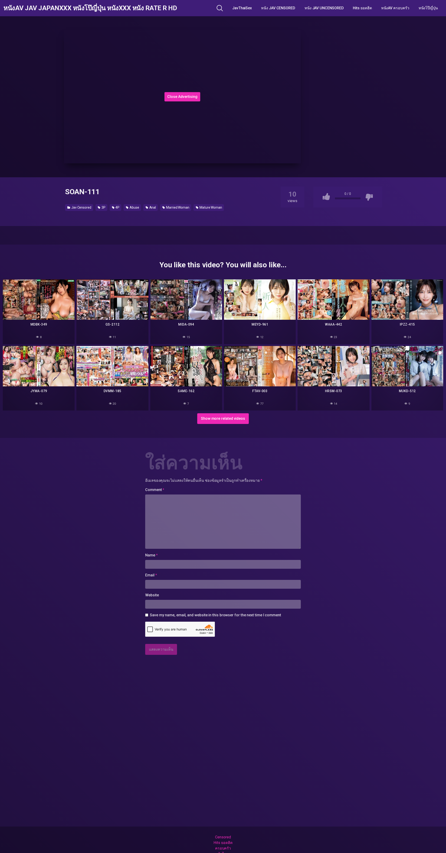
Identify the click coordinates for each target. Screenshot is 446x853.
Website (152, 595)
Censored (223, 837)
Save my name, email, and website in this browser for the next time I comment (215, 615)
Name (151, 555)
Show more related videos (223, 418)
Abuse (134, 207)
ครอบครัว (223, 848)
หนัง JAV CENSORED (278, 8)
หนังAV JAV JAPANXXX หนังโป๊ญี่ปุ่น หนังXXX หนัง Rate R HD (90, 8)
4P (117, 207)
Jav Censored (81, 207)
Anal (152, 207)
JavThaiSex (242, 8)
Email (151, 575)
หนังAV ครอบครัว (395, 8)
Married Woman (177, 207)
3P (103, 207)
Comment (154, 490)
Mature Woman (210, 207)
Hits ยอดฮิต (362, 8)
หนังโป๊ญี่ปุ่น (428, 8)
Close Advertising (182, 96)
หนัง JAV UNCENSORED (324, 8)
